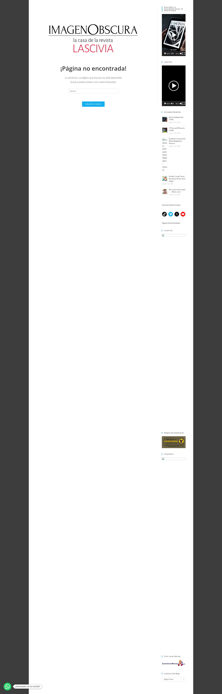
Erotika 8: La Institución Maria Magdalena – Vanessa (177, 141)
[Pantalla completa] (183, 53)
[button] (174, 35)
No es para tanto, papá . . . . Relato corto (177, 190)
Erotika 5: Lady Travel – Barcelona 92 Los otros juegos (177, 178)
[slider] (172, 53)
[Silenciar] (181, 53)
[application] (174, 35)
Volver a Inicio (93, 104)
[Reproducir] (165, 53)
